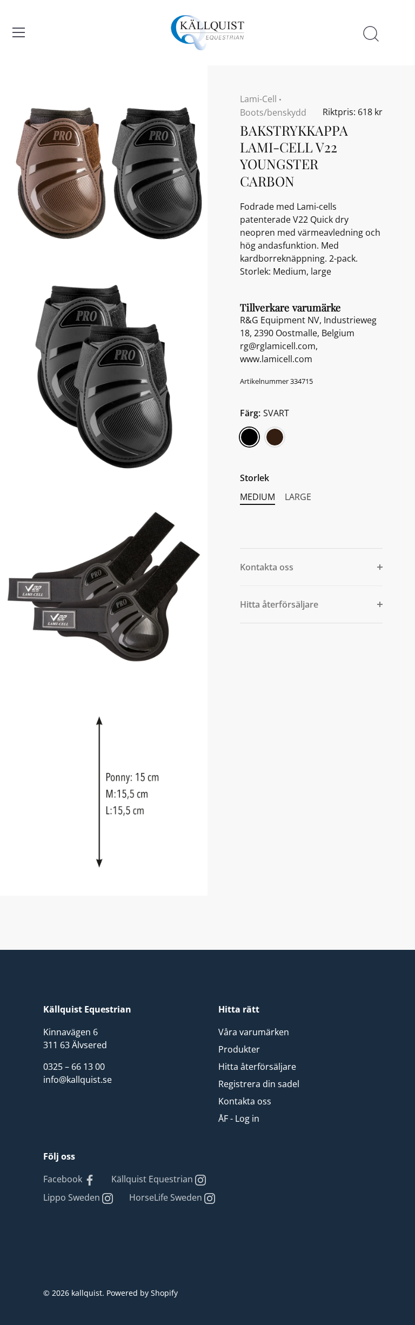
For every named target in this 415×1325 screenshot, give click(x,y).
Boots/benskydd (273, 112)
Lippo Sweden (72, 1197)
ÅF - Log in (238, 1118)
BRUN (274, 437)
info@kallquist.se (77, 1080)
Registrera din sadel (258, 1084)
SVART (249, 437)
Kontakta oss (244, 1101)
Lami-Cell (258, 99)
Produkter (239, 1049)
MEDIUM (257, 497)
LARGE (298, 497)
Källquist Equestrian (153, 1179)
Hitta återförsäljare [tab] (279, 604)
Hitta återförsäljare (257, 1067)
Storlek (254, 478)
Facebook (63, 1179)
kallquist (86, 1293)
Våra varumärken (253, 1032)
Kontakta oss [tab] (266, 567)
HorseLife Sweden (166, 1197)
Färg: (264, 413)
